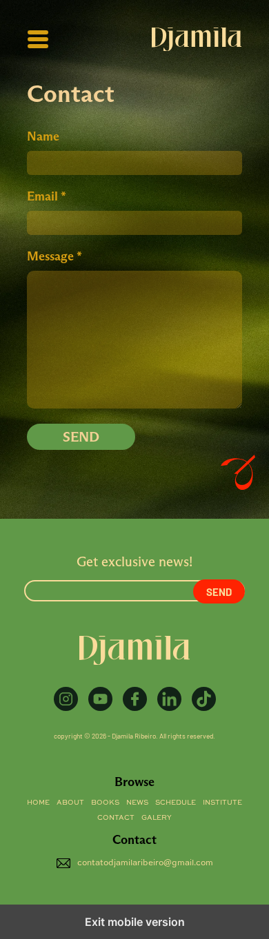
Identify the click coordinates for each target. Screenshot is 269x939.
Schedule (175, 802)
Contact (115, 817)
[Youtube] (100, 699)
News (137, 802)
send (81, 437)
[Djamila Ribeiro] (196, 39)
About (70, 802)
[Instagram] (66, 699)
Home (38, 802)
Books (105, 802)
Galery (156, 817)
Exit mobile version (135, 922)
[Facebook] (135, 699)
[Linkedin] (169, 699)
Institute (222, 802)
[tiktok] (204, 699)
